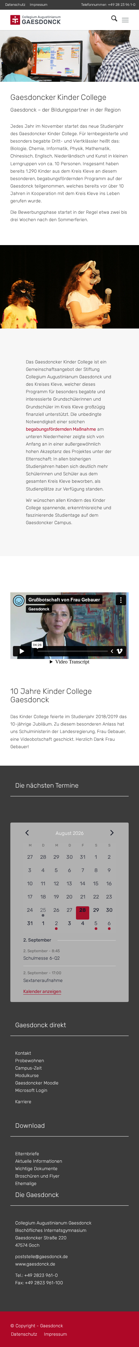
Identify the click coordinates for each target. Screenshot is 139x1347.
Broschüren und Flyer (37, 1176)
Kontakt (23, 1053)
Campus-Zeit (28, 1068)
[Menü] (125, 20)
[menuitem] (15, 4)
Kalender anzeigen (42, 991)
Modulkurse (27, 1075)
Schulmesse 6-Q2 (41, 958)
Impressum (39, 5)
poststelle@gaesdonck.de (41, 1256)
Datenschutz (15, 5)
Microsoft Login (31, 1090)
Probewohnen (29, 1060)
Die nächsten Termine (47, 785)
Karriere (23, 1102)
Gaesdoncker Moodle (37, 1083)
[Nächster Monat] (112, 833)
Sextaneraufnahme (43, 980)
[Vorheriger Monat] (27, 833)
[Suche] (111, 20)
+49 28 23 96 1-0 (121, 5)
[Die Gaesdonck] (57, 20)
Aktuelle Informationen (38, 1161)
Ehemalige (26, 1183)
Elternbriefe (27, 1154)
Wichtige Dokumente (36, 1168)
